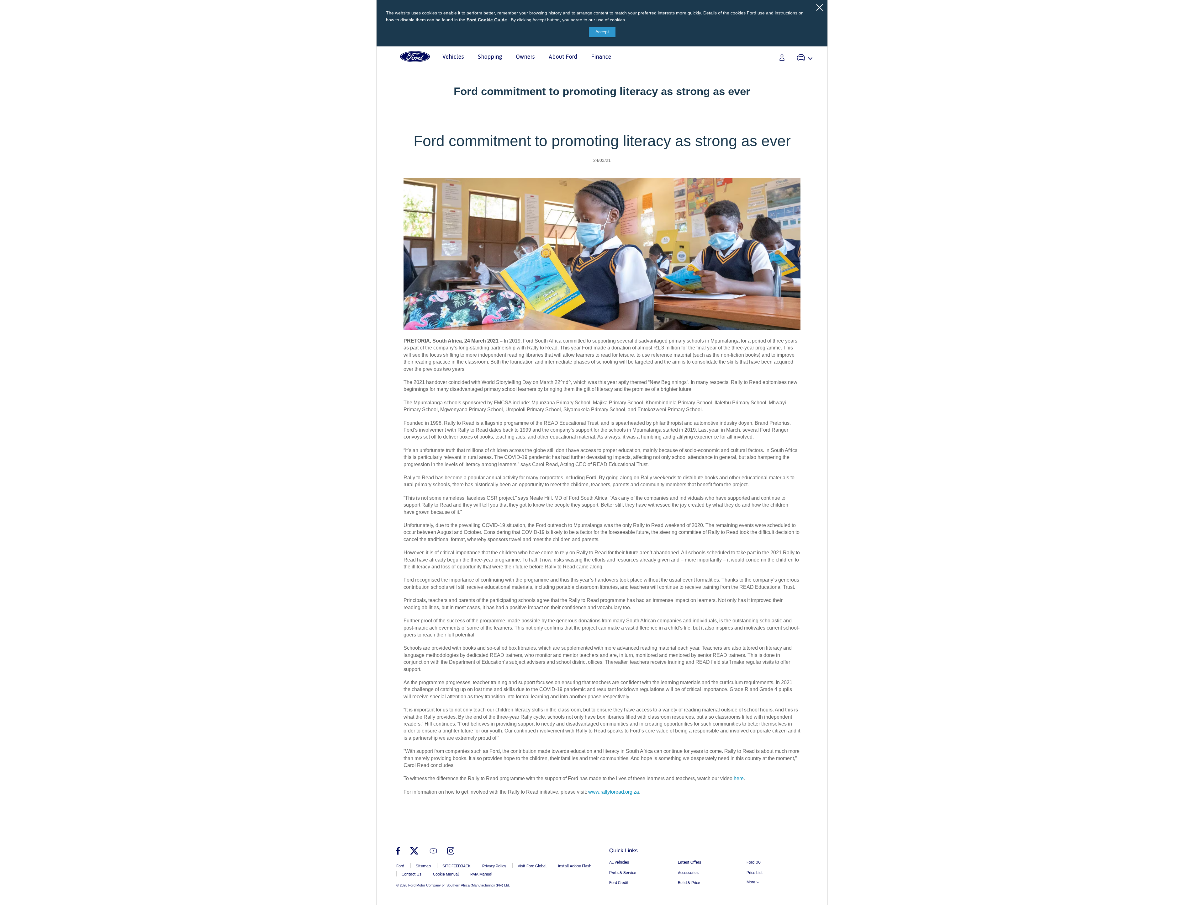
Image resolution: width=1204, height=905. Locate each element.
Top (833, 875)
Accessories (688, 872)
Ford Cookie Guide (487, 19)
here (739, 778)
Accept (602, 31)
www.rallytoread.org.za (613, 792)
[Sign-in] (782, 57)
